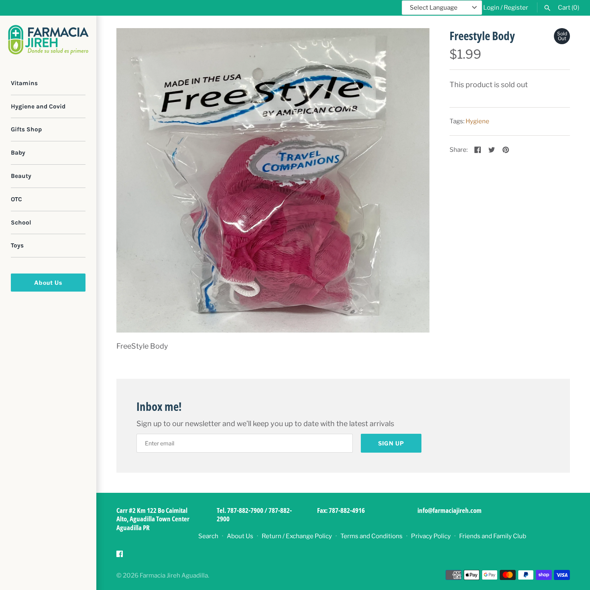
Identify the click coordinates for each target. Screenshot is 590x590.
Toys (17, 245)
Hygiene (477, 121)
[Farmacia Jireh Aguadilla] (48, 40)
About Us (48, 282)
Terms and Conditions (371, 536)
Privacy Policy (431, 536)
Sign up (391, 443)
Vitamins (24, 83)
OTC (16, 199)
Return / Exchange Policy (297, 536)
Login (491, 7)
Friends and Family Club (492, 536)
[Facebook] (119, 556)
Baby (18, 152)
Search (208, 536)
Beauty (21, 176)
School (21, 222)
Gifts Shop (26, 129)
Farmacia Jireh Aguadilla (174, 575)
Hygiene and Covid (38, 106)
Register (516, 7)
